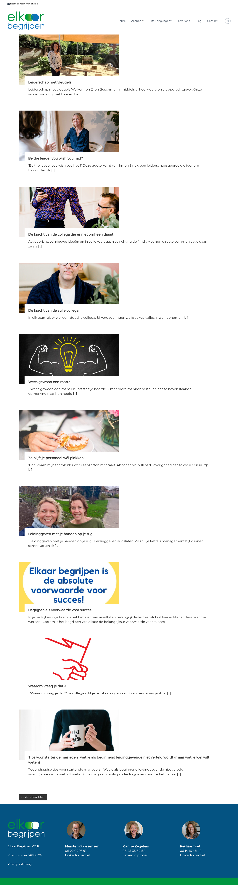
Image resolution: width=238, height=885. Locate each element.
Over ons (184, 21)
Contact (212, 21)
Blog (198, 21)
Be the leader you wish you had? (55, 158)
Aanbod (136, 21)
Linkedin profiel (77, 855)
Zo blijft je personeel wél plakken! (56, 458)
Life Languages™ (161, 21)
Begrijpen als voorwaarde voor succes (59, 610)
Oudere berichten (32, 797)
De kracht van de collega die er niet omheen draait (70, 234)
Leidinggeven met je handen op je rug (60, 534)
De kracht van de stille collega (53, 310)
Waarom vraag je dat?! (47, 686)
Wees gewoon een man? (49, 382)
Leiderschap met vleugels (49, 82)
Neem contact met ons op (24, 3)
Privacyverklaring (20, 864)
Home (121, 21)
